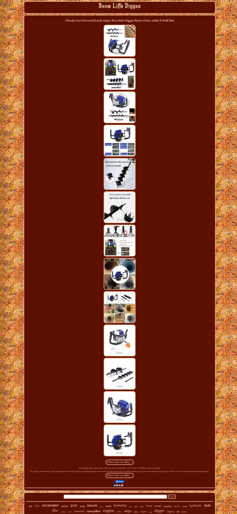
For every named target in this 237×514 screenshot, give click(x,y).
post (73, 505)
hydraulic (195, 505)
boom (149, 505)
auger (128, 511)
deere (136, 512)
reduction (168, 506)
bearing (184, 506)
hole (207, 505)
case (136, 506)
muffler (143, 511)
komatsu (120, 505)
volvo (64, 506)
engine (108, 510)
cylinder (63, 512)
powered (79, 511)
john (150, 512)
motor (101, 506)
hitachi (92, 505)
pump (158, 505)
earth (108, 506)
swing (82, 506)
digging (170, 511)
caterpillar (93, 511)
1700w (119, 511)
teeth (130, 506)
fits (55, 510)
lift (178, 512)
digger (159, 510)
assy (142, 506)
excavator (50, 505)
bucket (177, 506)
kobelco (184, 512)
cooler (70, 512)
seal (30, 506)
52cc (37, 505)
